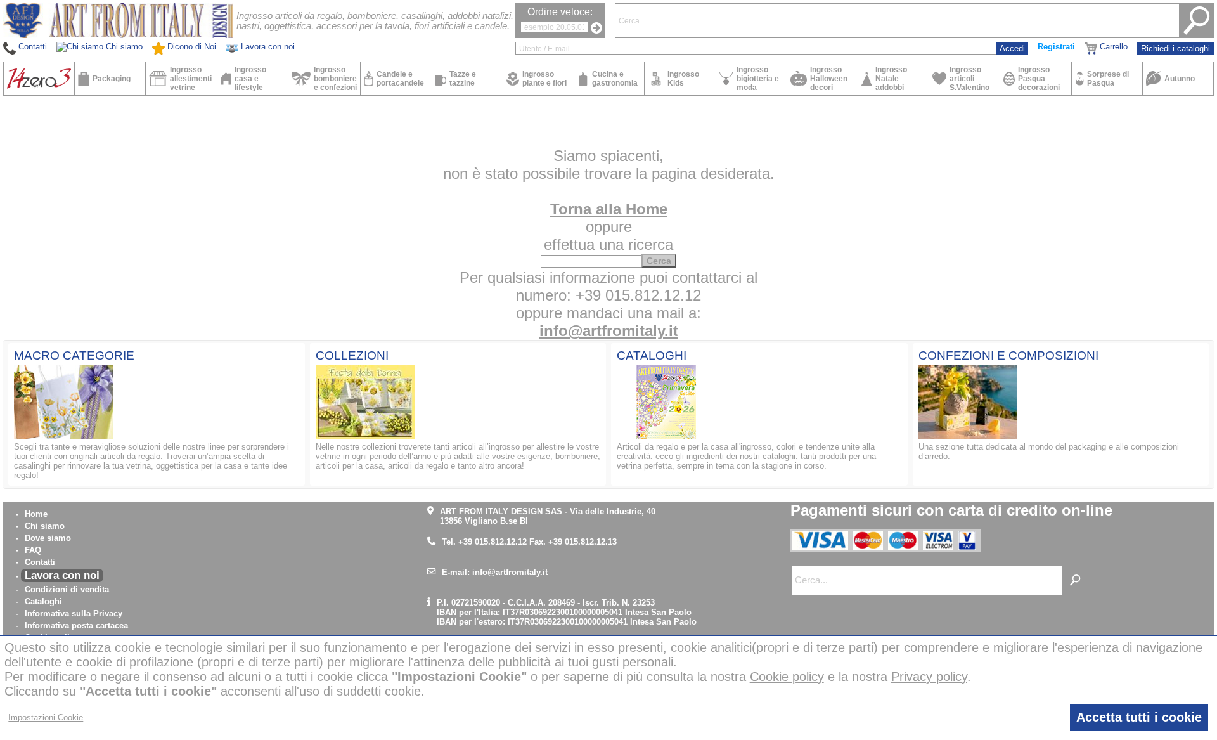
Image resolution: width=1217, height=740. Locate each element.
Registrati (1056, 46)
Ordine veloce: (560, 11)
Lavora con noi (62, 575)
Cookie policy (787, 677)
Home (36, 514)
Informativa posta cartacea (76, 625)
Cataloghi (43, 601)
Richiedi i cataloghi (1175, 48)
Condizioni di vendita (67, 589)
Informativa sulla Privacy (73, 613)
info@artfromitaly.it (608, 330)
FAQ (33, 550)
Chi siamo (45, 526)
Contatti (40, 562)
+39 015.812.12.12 (492, 542)
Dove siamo (48, 538)
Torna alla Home (608, 208)
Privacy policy (929, 677)
